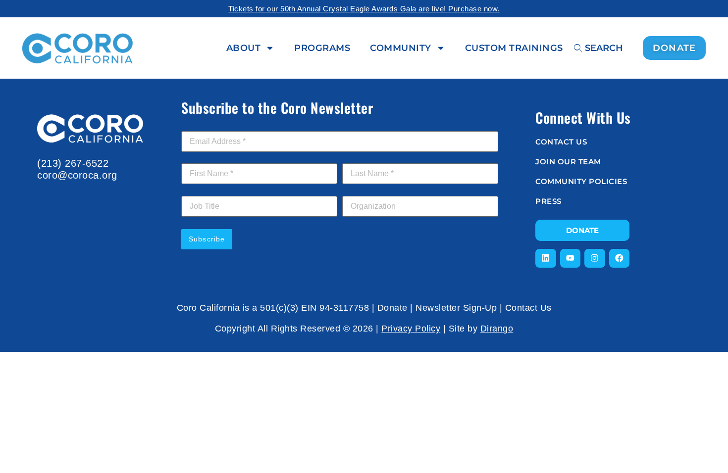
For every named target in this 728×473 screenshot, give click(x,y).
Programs (322, 48)
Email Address (207, 125)
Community (400, 48)
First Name (202, 157)
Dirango (497, 328)
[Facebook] (619, 258)
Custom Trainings (514, 48)
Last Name (363, 157)
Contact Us (528, 308)
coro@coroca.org (77, 175)
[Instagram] (594, 258)
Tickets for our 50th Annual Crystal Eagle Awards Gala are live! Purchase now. (364, 8)
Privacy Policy (410, 328)
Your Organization (372, 190)
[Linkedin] (545, 258)
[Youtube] (570, 258)
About (243, 48)
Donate (392, 308)
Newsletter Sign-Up (456, 308)
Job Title (195, 190)
